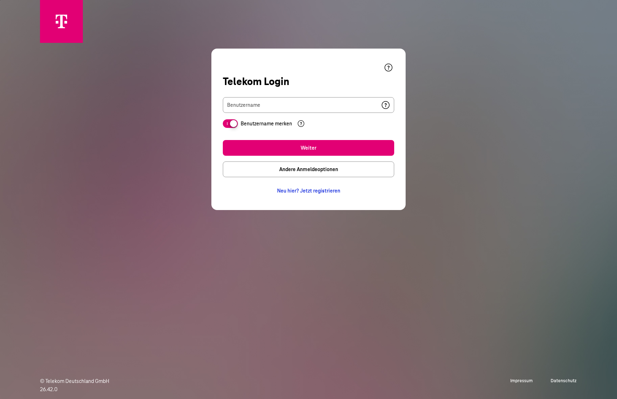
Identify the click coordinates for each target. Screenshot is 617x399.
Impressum (521, 381)
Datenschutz (564, 381)
